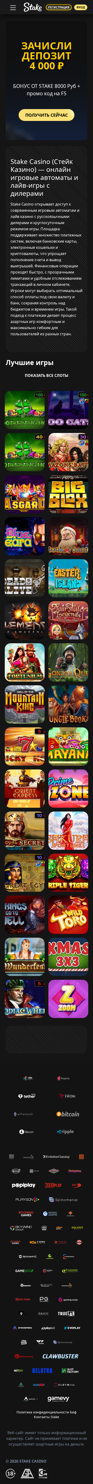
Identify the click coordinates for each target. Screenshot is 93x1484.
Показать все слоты (46, 375)
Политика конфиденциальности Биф (46, 1412)
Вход (81, 7)
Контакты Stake (46, 1417)
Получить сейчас (46, 115)
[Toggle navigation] (12, 7)
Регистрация (58, 7)
